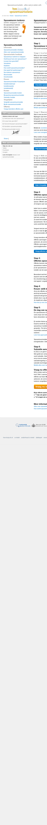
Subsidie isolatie (9, 97)
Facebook (6, 150)
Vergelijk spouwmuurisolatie (13, 102)
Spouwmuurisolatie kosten (13, 93)
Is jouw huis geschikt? (11, 61)
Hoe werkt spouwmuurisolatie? (14, 68)
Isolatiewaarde (9, 86)
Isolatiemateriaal (9, 84)
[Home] (21, 10)
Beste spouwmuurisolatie (12, 104)
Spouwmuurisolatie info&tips (13, 50)
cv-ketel (17, 437)
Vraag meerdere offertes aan (13, 109)
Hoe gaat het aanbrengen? (13, 70)
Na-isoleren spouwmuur (12, 72)
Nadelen (7, 66)
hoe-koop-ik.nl (8, 437)
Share (6, 138)
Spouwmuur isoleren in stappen (14, 57)
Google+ (5, 152)
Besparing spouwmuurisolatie (14, 95)
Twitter (5, 148)
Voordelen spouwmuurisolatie (13, 126)
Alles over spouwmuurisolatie (14, 52)
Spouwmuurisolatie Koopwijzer (14, 81)
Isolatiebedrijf (8, 88)
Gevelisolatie (8, 77)
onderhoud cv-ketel (27, 437)
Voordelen (7, 63)
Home (12, 15)
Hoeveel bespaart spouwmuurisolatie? (15, 124)
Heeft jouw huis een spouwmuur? (15, 59)
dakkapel (39, 437)
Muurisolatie (8, 75)
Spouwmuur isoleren (21, 15)
